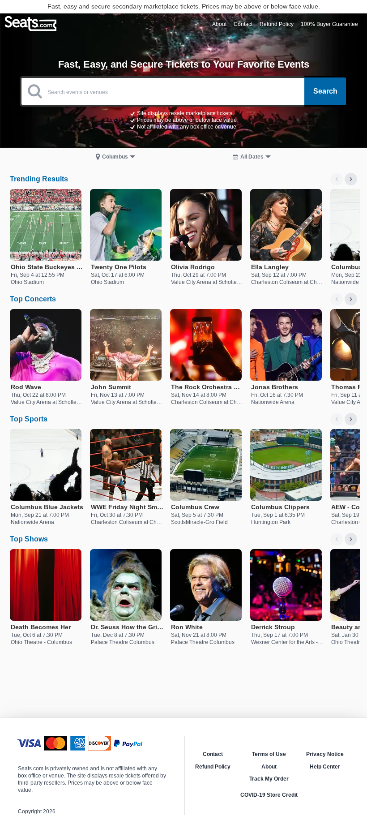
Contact (213, 754)
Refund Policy (212, 767)
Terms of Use (269, 754)
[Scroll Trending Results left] (336, 179)
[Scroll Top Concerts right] (351, 299)
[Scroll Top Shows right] (351, 539)
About (269, 767)
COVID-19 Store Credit (269, 795)
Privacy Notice (325, 754)
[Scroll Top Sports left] (336, 419)
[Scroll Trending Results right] (351, 179)
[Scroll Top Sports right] (351, 419)
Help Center (325, 767)
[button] (183, 120)
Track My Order (269, 779)
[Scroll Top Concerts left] (336, 299)
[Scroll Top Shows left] (336, 539)
